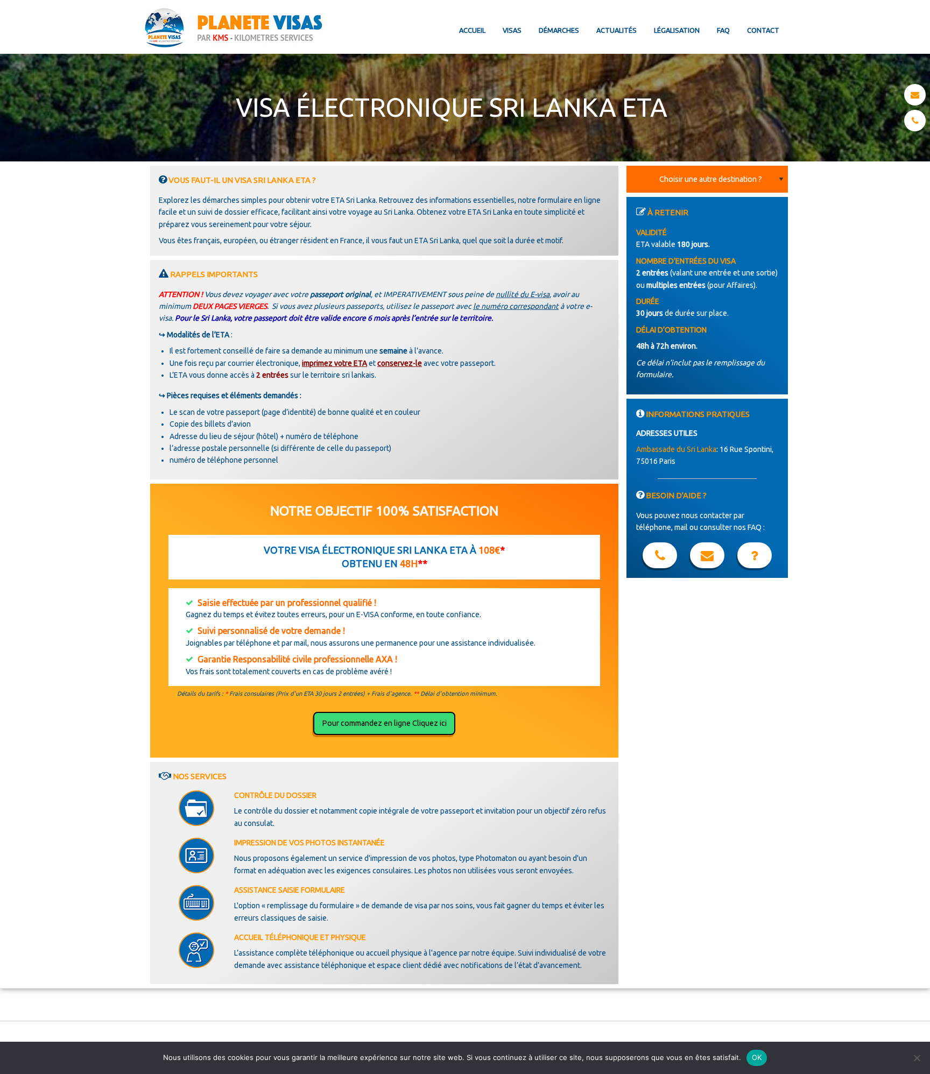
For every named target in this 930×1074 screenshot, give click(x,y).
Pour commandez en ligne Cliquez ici (384, 723)
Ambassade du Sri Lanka (676, 449)
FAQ (723, 30)
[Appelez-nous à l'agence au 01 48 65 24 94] (660, 557)
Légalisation (677, 30)
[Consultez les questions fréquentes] (754, 557)
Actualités (616, 30)
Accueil (472, 30)
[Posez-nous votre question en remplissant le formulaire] (707, 557)
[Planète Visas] (234, 27)
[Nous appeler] (915, 120)
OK (757, 1057)
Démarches (559, 30)
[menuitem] (472, 21)
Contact (763, 30)
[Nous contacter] (915, 95)
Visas (512, 30)
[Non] (916, 1057)
